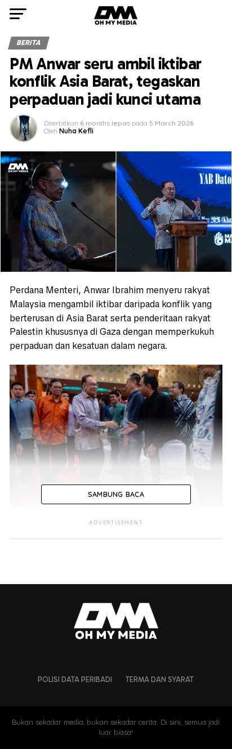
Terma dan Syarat (160, 679)
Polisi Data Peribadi (75, 679)
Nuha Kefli (76, 131)
